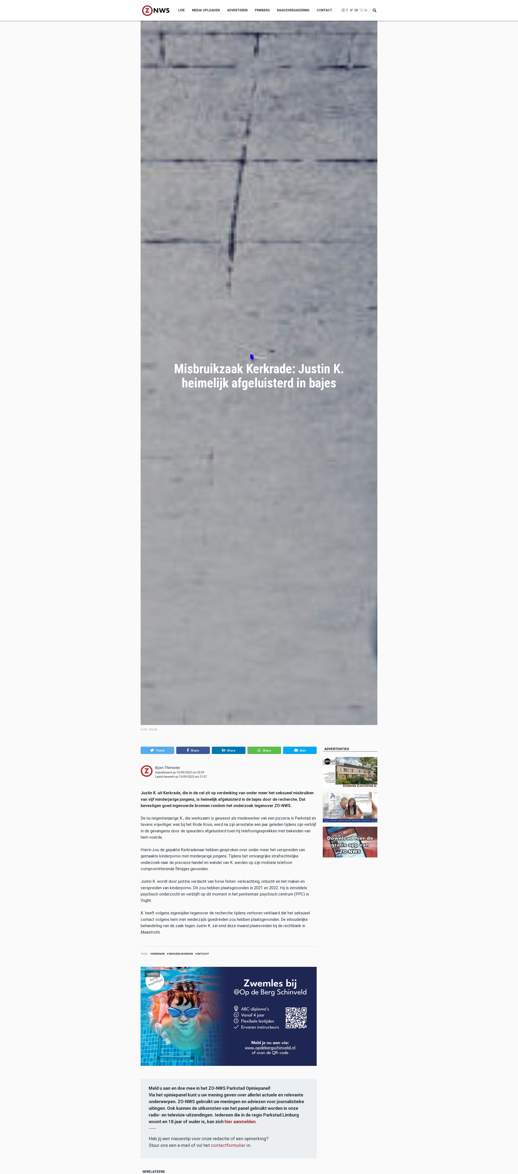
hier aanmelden (240, 1121)
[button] (157, 750)
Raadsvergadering (293, 10)
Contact (324, 10)
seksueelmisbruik (181, 953)
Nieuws (260, 357)
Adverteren (237, 10)
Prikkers (262, 10)
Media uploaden (206, 10)
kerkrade (158, 953)
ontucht (203, 953)
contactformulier (228, 1145)
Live (181, 10)
